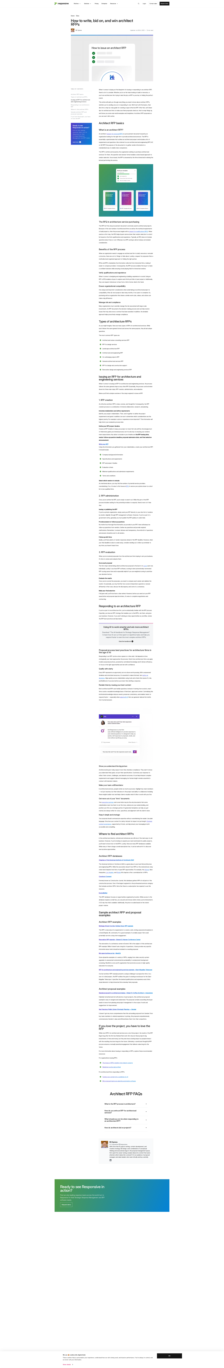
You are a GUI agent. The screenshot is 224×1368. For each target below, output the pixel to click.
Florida (119, 872)
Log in (144, 3)
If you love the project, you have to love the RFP (80, 117)
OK (169, 1356)
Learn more (77, 142)
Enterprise (104, 3)
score (145, 566)
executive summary (108, 802)
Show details (67, 1364)
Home (72, 15)
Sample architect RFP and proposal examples (79, 113)
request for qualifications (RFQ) (138, 231)
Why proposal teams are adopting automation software (119, 1081)
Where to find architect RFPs (79, 109)
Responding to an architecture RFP (80, 106)
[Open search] (138, 3)
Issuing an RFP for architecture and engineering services (80, 101)
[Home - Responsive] (62, 3)
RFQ (127, 486)
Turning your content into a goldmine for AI (115, 1077)
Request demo (164, 3)
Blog (77, 15)
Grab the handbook (125, 641)
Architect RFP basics (77, 94)
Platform (76, 3)
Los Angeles (109, 872)
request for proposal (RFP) (115, 134)
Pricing (96, 3)
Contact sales (153, 3)
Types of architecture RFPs (79, 97)
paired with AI (124, 697)
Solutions (86, 3)
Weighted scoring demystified (111, 1067)
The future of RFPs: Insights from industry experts (117, 1063)
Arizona (147, 870)
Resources (113, 3)
